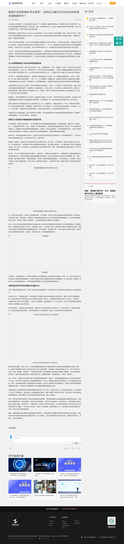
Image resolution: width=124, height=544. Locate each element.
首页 (33, 3)
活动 (50, 3)
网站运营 (83, 3)
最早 (69, 448)
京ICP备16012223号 (45, 538)
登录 (112, 3)
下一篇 (90, 186)
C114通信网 (64, 523)
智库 (41, 3)
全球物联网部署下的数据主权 (97, 94)
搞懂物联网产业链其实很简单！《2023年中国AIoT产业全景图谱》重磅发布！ (20, 474)
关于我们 (91, 3)
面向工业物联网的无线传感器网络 (44, 495)
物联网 (18, 54)
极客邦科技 (77, 523)
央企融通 (76, 521)
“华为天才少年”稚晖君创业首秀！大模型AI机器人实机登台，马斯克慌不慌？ (69, 496)
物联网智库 (17, 3)
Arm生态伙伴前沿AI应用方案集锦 (98, 134)
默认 (66, 448)
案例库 (66, 3)
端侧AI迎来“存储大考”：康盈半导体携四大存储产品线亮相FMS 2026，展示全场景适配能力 (101, 77)
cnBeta (63, 527)
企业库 (74, 3)
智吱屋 (50, 525)
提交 (76, 443)
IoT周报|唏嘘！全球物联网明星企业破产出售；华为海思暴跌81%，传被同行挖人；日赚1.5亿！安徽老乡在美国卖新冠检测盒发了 (20, 496)
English (99, 3)
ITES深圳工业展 (65, 525)
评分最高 (78, 448)
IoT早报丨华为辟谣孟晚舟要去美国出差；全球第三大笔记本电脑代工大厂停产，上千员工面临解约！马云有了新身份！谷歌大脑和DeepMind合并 (70, 474)
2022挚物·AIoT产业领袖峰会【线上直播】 (45, 474)
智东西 (63, 521)
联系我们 (51, 523)
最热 (73, 448)
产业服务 (58, 3)
